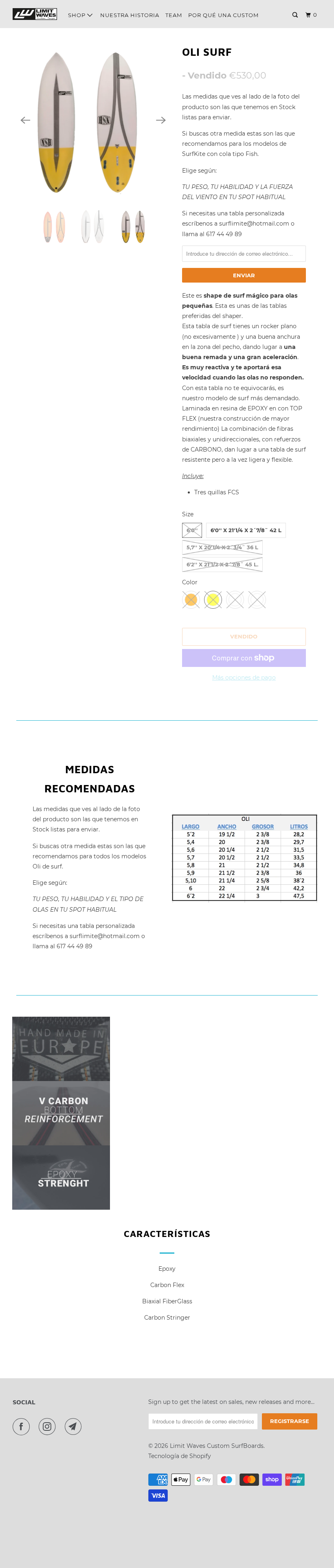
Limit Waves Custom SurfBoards (217, 1446)
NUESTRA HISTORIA (129, 15)
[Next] (161, 120)
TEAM (173, 15)
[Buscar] (296, 15)
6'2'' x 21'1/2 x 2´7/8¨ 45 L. (222, 564)
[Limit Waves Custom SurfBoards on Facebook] (23, 1426)
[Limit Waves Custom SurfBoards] (35, 14)
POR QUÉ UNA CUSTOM (223, 15)
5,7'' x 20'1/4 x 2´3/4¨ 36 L (222, 547)
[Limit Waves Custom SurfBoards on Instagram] (49, 1426)
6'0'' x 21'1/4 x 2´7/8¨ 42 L (246, 530)
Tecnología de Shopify (179, 1456)
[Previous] (25, 120)
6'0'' (192, 530)
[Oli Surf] (93, 120)
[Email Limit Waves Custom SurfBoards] (75, 1426)
